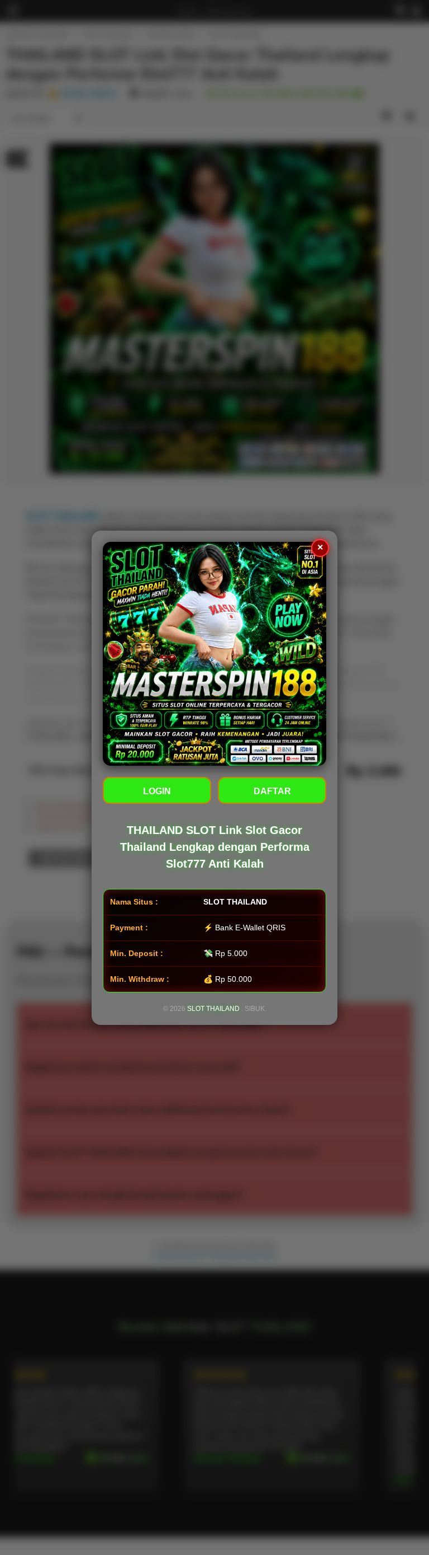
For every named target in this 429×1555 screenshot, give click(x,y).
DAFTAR (272, 791)
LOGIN (157, 791)
